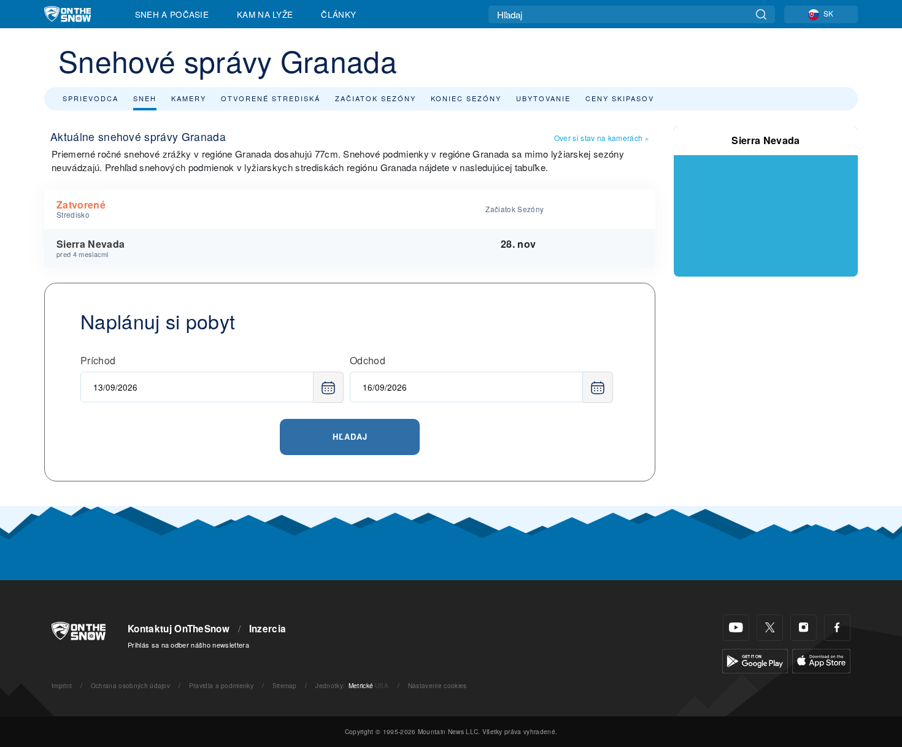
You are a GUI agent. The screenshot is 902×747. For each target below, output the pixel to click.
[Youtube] (736, 628)
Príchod (97, 360)
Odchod (367, 360)
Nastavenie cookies (437, 685)
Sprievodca (90, 98)
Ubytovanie (543, 98)
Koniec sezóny (466, 98)
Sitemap (284, 685)
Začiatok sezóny (375, 98)
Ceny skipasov (619, 98)
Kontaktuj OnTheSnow (178, 628)
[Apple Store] (821, 659)
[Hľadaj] (761, 14)
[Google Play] (755, 659)
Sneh (144, 98)
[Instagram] (803, 628)
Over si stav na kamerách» (601, 137)
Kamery (188, 98)
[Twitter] (770, 628)
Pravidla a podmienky (221, 685)
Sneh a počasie (172, 14)
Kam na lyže (265, 14)
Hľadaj (350, 436)
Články (338, 14)
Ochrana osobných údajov (130, 685)
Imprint (62, 685)
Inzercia (268, 628)
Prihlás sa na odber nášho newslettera (188, 644)
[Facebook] (837, 628)
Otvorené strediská (270, 98)
